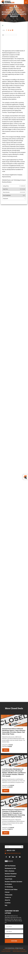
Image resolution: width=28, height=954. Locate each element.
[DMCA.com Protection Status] (9, 861)
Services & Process (10, 876)
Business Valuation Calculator (13, 881)
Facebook (6, 857)
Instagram (16, 857)
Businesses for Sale (10, 868)
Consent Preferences (5, 951)
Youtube (19, 857)
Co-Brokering (9, 887)
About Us (7, 900)
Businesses (7, 5)
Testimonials (8, 895)
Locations (7, 902)
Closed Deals (8, 879)
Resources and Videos (11, 889)
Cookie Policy (22, 949)
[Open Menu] (26, 2)
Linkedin (13, 857)
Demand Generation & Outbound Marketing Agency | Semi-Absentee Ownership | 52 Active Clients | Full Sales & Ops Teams (13, 731)
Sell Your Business (10, 865)
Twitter (9, 857)
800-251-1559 (10, 850)
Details (5, 750)
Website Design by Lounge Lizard (20, 951)
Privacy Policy (15, 949)
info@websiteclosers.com (13, 853)
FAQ (6, 905)
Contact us (8, 897)
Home (2, 5)
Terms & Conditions (7, 949)
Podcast (7, 892)
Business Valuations (11, 873)
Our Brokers (8, 884)
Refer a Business (9, 871)
